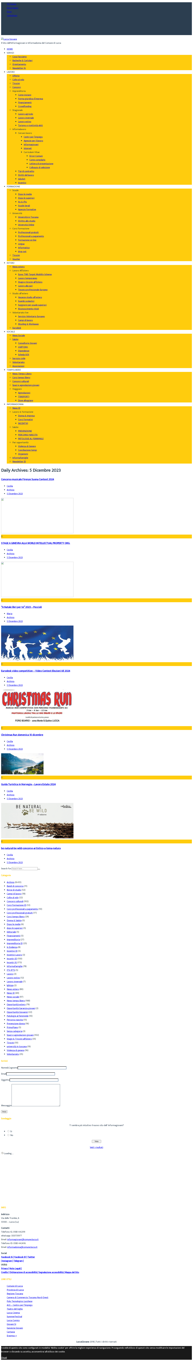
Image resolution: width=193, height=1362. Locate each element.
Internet (28, 148)
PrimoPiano (12, 1027)
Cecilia (10, 486)
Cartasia (11, 1332)
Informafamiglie (20, 458)
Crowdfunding (25, 106)
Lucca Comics (13, 1320)
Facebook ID (20, 1257)
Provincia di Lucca (15, 1290)
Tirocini (16, 83)
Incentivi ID (12, 951)
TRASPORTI (23, 397)
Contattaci (12, 16)
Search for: (6, 869)
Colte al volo (18, 80)
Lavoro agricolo (25, 114)
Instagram (7, 1261)
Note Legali (15, 1268)
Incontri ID (12, 959)
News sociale (13, 997)
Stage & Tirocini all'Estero (19, 1039)
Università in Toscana (28, 217)
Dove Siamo (12, 8)
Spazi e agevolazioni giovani (25, 385)
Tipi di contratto (26, 171)
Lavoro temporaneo (27, 278)
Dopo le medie (25, 194)
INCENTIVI (23, 423)
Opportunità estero (16, 1005)
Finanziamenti (25, 103)
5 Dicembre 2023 (15, 494)
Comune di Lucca (15, 1286)
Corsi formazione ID (16, 905)
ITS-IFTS (11, 970)
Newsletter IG (19, 68)
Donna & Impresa (26, 416)
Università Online (26, 225)
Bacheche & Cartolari (22, 61)
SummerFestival (14, 1317)
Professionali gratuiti (28, 232)
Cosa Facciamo (19, 57)
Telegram (18, 1261)
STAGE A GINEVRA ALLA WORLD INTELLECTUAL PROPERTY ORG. (35, 543)
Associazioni (18, 366)
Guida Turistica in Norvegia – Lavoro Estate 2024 (28, 784)
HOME (10, 49)
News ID (16, 408)
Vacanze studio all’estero (30, 297)
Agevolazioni (24, 393)
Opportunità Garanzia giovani (21, 1008)
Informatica (24, 248)
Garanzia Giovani (15, 1328)
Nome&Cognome (9, 1068)
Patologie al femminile (17, 1016)
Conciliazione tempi (27, 450)
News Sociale (18, 336)
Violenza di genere (15, 1050)
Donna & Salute (14, 920)
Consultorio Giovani (27, 343)
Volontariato (18, 362)
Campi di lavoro (25, 320)
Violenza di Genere (27, 446)
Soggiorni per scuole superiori (32, 305)
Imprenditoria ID (15, 943)
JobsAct (21, 179)
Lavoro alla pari (25, 286)
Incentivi (22, 183)
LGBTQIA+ (23, 347)
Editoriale (11, 932)
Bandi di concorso (15, 886)
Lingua (21, 244)
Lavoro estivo (24, 122)
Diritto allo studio (26, 221)
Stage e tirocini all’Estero (30, 282)
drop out (22, 252)
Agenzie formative (27, 209)
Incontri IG (12, 962)
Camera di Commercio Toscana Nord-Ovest (27, 1297)
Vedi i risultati (96, 1147)
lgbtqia (10, 985)
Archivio (10, 490)
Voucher (16, 259)
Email (3, 1074)
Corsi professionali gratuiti (20, 913)
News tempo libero (16, 1001)
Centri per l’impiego (33, 137)
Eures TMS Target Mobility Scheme (35, 274)
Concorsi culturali (20, 381)
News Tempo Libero (22, 374)
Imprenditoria (13, 940)
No (11, 1135)
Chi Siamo (11, 4)
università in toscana (17, 1047)
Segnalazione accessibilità (51, 1272)
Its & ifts (22, 202)
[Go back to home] (9, 39)
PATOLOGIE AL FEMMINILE (31, 439)
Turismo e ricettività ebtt (30, 125)
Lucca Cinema (13, 1313)
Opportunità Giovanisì (17, 1012)
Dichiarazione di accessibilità (23, 1272)
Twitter (31, 1257)
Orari (9, 12)
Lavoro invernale (26, 118)
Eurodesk (16, 328)
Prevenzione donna (16, 1024)
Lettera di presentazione (41, 164)
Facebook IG (7, 1257)
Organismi (23, 454)
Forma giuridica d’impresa (30, 99)
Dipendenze (23, 351)
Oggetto (5, 1080)
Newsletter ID (19, 462)
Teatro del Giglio (15, 1309)
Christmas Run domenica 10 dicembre (22, 735)
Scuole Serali (24, 206)
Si (11, 1131)
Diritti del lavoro (26, 175)
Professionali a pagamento (31, 236)
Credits (4, 1272)
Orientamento (19, 64)
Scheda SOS (23, 355)
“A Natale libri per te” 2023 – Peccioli (21, 607)
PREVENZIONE (25, 431)
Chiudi (4, 1358)
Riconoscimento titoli (28, 309)
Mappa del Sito (72, 1272)
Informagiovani (31, 145)
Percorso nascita (15, 1020)
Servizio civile (18, 358)
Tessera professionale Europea (32, 290)
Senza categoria (14, 1031)
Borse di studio (14, 890)
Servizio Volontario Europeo (31, 316)
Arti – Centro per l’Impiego (19, 1305)
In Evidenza (12, 947)
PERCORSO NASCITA (27, 435)
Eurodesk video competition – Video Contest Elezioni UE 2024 (35, 671)
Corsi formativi (25, 420)
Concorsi (16, 87)
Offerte (15, 76)
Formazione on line (27, 240)
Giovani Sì (11, 1324)
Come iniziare (24, 95)
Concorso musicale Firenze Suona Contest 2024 (27, 479)
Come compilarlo (37, 160)
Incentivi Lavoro (14, 955)
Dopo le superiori (26, 198)
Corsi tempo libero (21, 378)
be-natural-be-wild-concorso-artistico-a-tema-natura (31, 848)
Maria (9, 614)
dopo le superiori (15, 928)
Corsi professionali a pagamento (22, 909)
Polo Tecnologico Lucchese (19, 1301)
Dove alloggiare (25, 400)
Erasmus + (12, 1336)
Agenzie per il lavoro (33, 141)
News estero (18, 267)
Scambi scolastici (26, 301)
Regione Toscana (15, 1294)
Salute (15, 339)
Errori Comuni (36, 156)
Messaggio (6, 1106)
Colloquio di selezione (39, 167)
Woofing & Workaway (28, 324)
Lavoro (10, 974)
